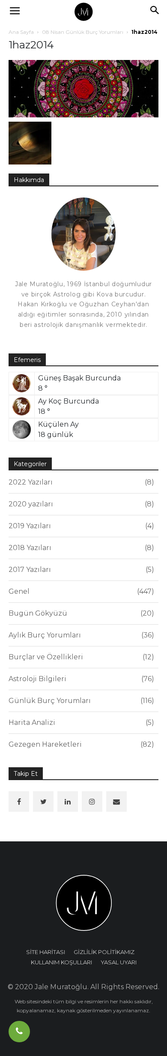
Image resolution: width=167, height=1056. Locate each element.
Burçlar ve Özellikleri (80, 657)
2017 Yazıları (80, 569)
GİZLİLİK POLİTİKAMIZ (104, 951)
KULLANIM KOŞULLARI (61, 962)
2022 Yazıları (80, 482)
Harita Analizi (80, 722)
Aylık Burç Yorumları (80, 635)
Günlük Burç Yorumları (80, 701)
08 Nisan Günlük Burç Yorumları (82, 32)
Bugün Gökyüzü (80, 613)
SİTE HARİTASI (45, 951)
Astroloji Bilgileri (80, 679)
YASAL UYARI (119, 962)
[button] (155, 11)
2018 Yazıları (80, 548)
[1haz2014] (83, 88)
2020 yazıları (80, 504)
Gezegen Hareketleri (80, 744)
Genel (80, 591)
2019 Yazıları (80, 526)
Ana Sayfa (21, 32)
